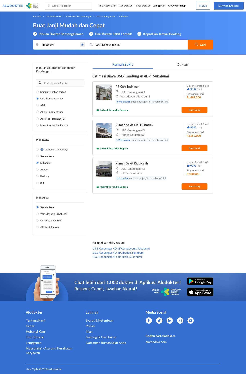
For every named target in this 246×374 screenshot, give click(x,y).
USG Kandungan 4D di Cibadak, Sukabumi (118, 252)
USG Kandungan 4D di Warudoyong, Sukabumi (121, 248)
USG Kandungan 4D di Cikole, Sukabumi (117, 256)
